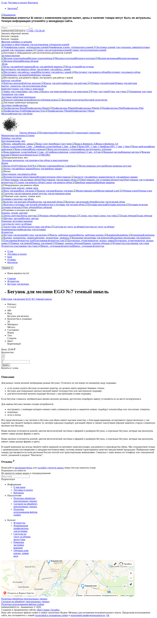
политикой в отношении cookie (51, 615)
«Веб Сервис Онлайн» (48, 609)
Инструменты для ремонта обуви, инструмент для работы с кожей (36, 69)
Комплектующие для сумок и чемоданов (22, 88)
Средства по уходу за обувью (16, 224)
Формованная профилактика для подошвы (23, 229)
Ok (107, 615)
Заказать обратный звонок (15, 33)
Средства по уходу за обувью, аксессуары (22, 537)
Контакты (33, 2)
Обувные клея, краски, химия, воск (19, 188)
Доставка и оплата (17, 2)
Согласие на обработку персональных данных (25, 505)
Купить (5, 365)
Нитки (4, 163)
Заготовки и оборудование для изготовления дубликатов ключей (35, 44)
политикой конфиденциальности (88, 615)
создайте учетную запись (51, 467)
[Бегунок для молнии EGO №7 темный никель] (26, 299)
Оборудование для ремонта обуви (18, 174)
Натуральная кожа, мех (13, 141)
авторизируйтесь (23, 467)
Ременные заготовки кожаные (17, 221)
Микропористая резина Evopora (17, 135)
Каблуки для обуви (11, 80)
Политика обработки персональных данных (25, 499)
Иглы (4, 64)
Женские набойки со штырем (16, 41)
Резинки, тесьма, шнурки (14, 213)
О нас (4, 2)
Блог (9, 256)
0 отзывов (11, 307)
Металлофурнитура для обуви (17, 113)
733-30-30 (35, 30)
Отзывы (11, 259)
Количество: (7, 352)
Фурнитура (7, 232)
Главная (11, 278)
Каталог (10, 39)
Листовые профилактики (14, 105)
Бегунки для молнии (18, 284)
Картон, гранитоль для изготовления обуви (24, 86)
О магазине (19, 487)
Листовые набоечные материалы (18, 97)
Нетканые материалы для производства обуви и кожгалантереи (34, 160)
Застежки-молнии (10, 55)
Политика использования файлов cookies (25, 512)
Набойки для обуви (11, 138)
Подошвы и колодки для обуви (17, 199)
